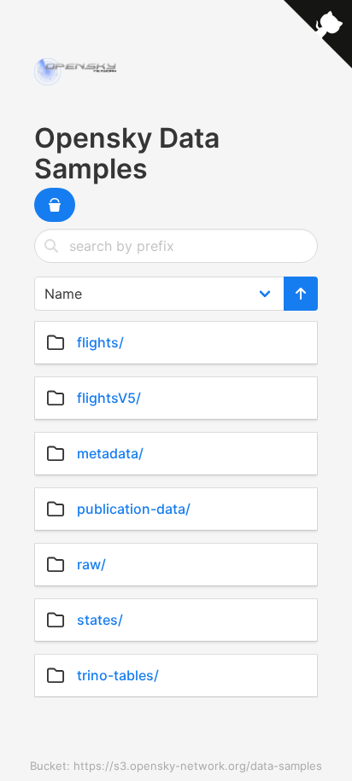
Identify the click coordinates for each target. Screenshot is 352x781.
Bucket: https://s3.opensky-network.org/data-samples (176, 765)
